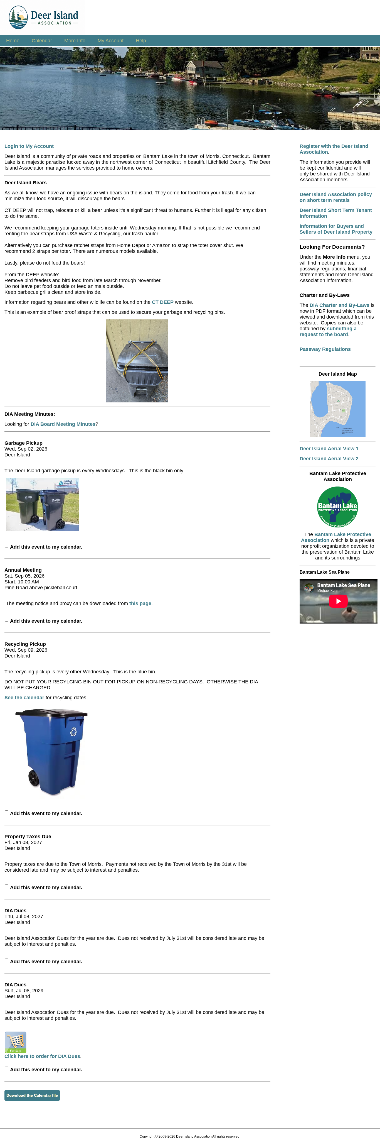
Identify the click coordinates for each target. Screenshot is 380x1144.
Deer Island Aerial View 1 (329, 448)
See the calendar (24, 697)
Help (141, 40)
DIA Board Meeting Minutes (63, 424)
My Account (110, 40)
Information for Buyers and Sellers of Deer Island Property (336, 229)
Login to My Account (29, 146)
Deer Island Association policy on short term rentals (336, 197)
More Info (74, 40)
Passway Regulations (325, 349)
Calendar (42, 40)
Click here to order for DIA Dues (42, 1056)
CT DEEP (163, 302)
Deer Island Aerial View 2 (329, 458)
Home (12, 40)
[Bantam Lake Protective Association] (337, 526)
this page (140, 603)
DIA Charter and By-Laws (339, 305)
